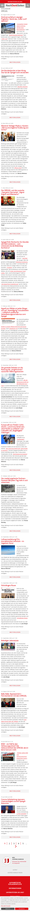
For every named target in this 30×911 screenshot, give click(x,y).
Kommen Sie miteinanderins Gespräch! (19, 862)
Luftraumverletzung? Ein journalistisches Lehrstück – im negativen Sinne (12, 541)
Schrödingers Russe (8, 585)
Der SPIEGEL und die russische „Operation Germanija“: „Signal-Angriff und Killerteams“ (13, 192)
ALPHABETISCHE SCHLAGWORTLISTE (15, 883)
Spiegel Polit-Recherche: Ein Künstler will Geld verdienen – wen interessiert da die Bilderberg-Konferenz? (15, 245)
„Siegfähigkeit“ (20, 439)
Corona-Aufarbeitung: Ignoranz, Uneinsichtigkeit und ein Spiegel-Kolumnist (13, 801)
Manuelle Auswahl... (6, 906)
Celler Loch (5, 39)
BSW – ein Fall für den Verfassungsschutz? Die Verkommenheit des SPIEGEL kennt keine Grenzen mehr (14, 747)
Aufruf (15, 870)
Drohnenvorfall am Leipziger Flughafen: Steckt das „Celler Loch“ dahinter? (14, 19)
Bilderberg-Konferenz (22, 262)
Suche (28, 5)
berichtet (24, 258)
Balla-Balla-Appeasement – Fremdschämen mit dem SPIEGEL (14, 695)
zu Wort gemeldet (21, 813)
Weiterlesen (15, 62)
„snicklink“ (9, 267)
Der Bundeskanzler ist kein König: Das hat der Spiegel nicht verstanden (15, 71)
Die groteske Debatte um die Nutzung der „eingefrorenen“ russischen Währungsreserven (12, 370)
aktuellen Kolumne (22, 86)
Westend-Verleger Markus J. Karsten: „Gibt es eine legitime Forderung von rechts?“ (14, 128)
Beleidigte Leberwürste (10, 640)
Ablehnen (7, 908)
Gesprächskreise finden (15, 872)
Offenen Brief (18, 168)
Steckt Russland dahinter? (16, 35)
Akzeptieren (22, 908)
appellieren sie (13, 328)
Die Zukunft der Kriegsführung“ (10, 284)
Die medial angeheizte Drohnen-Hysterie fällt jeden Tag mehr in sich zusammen (14, 480)
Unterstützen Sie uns (15, 1)
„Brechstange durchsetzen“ (20, 454)
